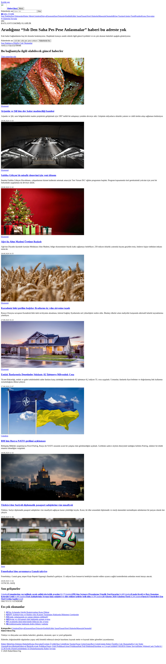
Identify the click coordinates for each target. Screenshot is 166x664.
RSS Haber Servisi (129, 646)
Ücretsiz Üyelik (49, 644)
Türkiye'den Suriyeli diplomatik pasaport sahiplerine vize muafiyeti (37, 505)
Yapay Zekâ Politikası (55, 646)
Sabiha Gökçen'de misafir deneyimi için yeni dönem (28, 175)
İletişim (16, 646)
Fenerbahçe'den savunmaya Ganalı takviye (24, 571)
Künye (10, 646)
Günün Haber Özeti (108, 644)
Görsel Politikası (71, 646)
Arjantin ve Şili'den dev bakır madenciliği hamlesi (27, 111)
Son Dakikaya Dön (9, 43)
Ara (39, 11)
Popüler (138, 16)
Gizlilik (113, 646)
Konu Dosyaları (147, 16)
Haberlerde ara (7, 11)
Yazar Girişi (80, 644)
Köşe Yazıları (118, 16)
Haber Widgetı (143, 646)
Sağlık (68, 16)
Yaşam (84, 16)
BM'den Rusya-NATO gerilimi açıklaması (23, 441)
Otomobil (109, 16)
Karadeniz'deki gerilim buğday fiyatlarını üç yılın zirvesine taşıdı (35, 308)
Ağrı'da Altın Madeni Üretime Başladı (21, 241)
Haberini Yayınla (9, 19)
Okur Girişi (60, 644)
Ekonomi (50, 16)
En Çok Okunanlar (24, 43)
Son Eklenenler (17, 16)
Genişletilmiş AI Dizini (25, 649)
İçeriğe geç (5, 2)
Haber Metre (28, 16)
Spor (56, 16)
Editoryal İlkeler (25, 646)
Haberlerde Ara (44, 41)
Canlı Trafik (154, 646)
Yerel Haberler (93, 16)
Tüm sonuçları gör (8, 56)
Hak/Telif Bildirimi (85, 646)
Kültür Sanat (76, 16)
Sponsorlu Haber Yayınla (45, 649)
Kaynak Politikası (39, 646)
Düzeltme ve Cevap (101, 646)
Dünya (43, 16)
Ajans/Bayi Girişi (92, 644)
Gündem (37, 16)
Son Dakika (6, 16)
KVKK (119, 646)
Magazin (102, 16)
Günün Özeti (129, 16)
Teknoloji (62, 16)
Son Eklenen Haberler (20, 644)
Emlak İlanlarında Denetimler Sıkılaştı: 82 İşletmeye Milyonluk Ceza (37, 374)
